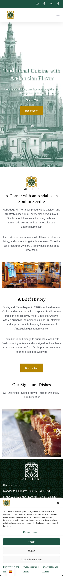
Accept (31, 541)
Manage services (30, 532)
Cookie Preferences (31, 559)
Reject (31, 550)
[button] (58, 503)
